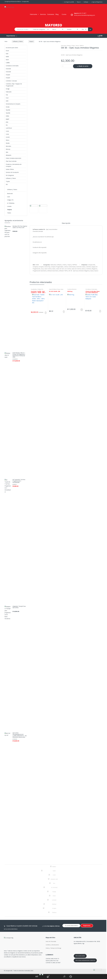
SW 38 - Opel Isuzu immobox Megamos (79, 271)
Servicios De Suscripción (12, 172)
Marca (7, 140)
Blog (57, 14)
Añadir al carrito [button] (45, 312)
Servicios (43, 14)
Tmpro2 (31, 41)
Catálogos (85, 2)
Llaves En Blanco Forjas (54, 289)
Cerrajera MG (91, 265)
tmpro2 (96, 271)
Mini (7, 152)
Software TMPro (63, 271)
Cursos (64, 14)
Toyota (8, 181)
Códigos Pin (10, 200)
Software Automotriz (52, 271)
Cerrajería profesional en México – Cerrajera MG (17, 1)
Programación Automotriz (40, 271)
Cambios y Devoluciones (52, 945)
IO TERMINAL (10, 203)
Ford (7, 98)
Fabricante (33, 14)
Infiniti (7, 116)
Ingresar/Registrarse (97, 2)
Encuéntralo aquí (49, 236)
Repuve (79, 2)
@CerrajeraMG (42, 247)
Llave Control (47, 269)
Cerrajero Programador (57, 267)
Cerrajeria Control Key (44, 267)
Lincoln (8, 137)
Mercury (8, 149)
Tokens (9, 213)
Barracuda (10, 193)
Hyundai (8, 110)
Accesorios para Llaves (12, 47)
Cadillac (8, 62)
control (66, 267)
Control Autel (71, 267)
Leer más (81, 309)
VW (7, 184)
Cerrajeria (35, 267)
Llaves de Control (76, 269)
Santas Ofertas (10, 169)
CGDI (8, 197)
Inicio (6, 41)
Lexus (7, 131)
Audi (7, 53)
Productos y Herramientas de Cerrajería (13, 165)
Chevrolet (8, 68)
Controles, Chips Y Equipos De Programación (14, 85)
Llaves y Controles (86, 269)
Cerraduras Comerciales (91, 289)
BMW (7, 56)
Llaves (53, 269)
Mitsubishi (8, 155)
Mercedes (8, 146)
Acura (7, 50)
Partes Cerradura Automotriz (13, 158)
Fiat (7, 95)
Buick (7, 59)
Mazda (7, 143)
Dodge (7, 89)
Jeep (7, 122)
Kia (7, 125)
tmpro (92, 271)
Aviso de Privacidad (51, 941)
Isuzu (42, 269)
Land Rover (9, 128)
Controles (88, 267)
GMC (7, 101)
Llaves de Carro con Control (63, 269)
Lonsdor (9, 206)
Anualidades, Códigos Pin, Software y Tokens (37, 290)
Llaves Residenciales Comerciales (56, 290)
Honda (7, 107)
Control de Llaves (80, 267)
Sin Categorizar (10, 175)
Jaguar (7, 119)
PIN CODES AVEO (80, 956)
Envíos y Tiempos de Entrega (53, 948)
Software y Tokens (18, 41)
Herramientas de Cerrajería (13, 104)
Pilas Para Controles (11, 161)
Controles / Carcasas (11, 81)
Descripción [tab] (66, 223)
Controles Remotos (71, 289)
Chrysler (8, 74)
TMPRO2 (82, 45)
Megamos (94, 269)
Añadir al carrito (83, 66)
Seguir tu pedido (70, 2)
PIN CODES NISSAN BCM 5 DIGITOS (85, 960)
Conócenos (50, 14)
